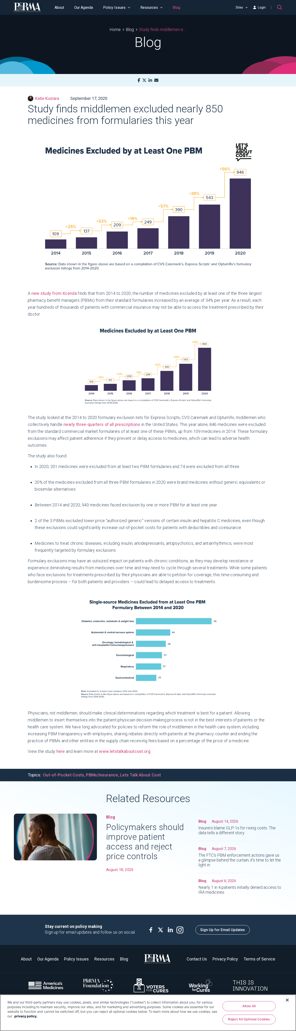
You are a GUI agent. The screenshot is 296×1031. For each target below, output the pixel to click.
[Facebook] (139, 80)
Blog (176, 7)
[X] (144, 80)
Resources (149, 7)
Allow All (249, 1006)
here (61, 751)
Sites (239, 7)
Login (262, 7)
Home (115, 29)
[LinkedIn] (150, 80)
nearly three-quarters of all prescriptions (102, 424)
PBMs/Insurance (102, 774)
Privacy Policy (225, 959)
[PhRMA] (27, 7)
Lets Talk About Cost (140, 774)
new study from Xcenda (54, 293)
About (59, 7)
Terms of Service (259, 959)
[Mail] (156, 80)
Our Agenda (83, 7)
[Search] (279, 7)
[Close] (287, 999)
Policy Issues (114, 7)
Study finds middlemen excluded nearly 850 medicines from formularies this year (162, 29)
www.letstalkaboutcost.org (124, 751)
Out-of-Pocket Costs (63, 774)
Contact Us (197, 959)
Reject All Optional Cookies (249, 1019)
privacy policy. (25, 1016)
